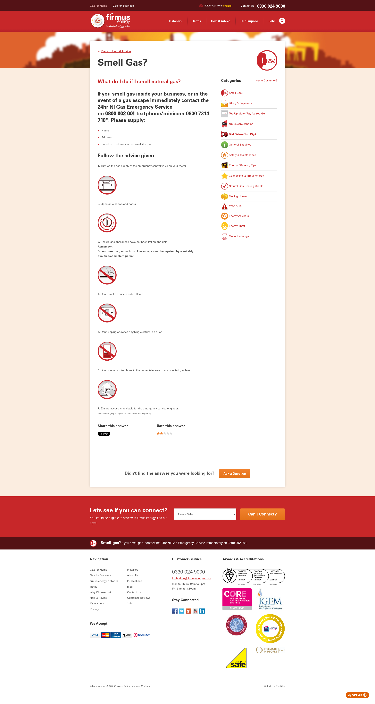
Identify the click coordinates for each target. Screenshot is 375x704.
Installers (175, 21)
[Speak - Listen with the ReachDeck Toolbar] (357, 695)
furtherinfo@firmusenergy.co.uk (191, 578)
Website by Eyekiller (274, 686)
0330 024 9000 (271, 6)
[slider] (164, 433)
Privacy (94, 609)
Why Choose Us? (100, 592)
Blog (130, 586)
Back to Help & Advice (116, 51)
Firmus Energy (110, 21)
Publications (134, 580)
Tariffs (197, 21)
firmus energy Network (104, 580)
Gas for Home (98, 5)
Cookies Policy (122, 686)
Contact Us (247, 5)
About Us (132, 575)
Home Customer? (266, 80)
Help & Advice (220, 21)
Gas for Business (123, 5)
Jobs (272, 21)
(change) (227, 5)
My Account (97, 603)
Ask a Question (234, 473)
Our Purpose (249, 21)
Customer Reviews (138, 597)
